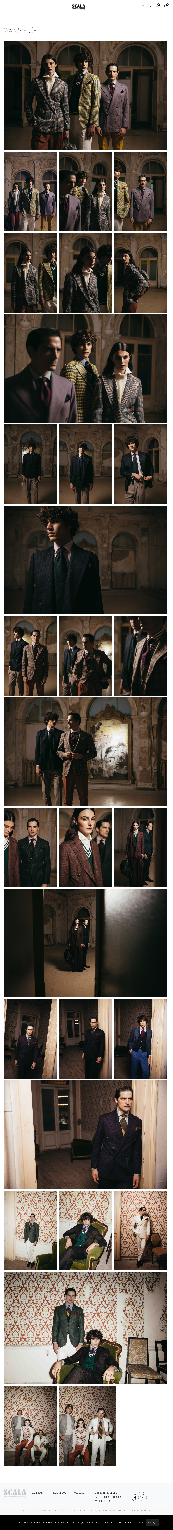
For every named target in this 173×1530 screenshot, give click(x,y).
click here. (136, 1522)
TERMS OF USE (104, 1501)
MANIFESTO (59, 1493)
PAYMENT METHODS (106, 1493)
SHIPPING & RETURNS (108, 1497)
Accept (152, 1522)
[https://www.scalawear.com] (15, 1494)
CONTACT (79, 1493)
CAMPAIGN (37, 1493)
